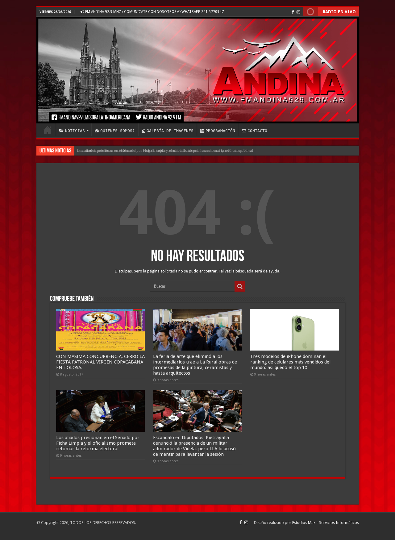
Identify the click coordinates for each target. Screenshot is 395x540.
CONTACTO (257, 130)
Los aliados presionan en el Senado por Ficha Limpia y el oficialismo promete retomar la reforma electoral (165, 150)
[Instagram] (298, 12)
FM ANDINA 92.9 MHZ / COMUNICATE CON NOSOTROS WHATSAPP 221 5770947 (154, 12)
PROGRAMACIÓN (220, 130)
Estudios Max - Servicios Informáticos (325, 522)
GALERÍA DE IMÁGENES (170, 130)
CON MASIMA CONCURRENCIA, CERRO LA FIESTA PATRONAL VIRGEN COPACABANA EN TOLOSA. (100, 362)
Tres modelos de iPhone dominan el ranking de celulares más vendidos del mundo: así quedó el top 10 (290, 362)
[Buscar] (240, 286)
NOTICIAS (75, 130)
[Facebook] (293, 12)
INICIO (48, 129)
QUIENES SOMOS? (117, 130)
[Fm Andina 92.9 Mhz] (197, 70)
